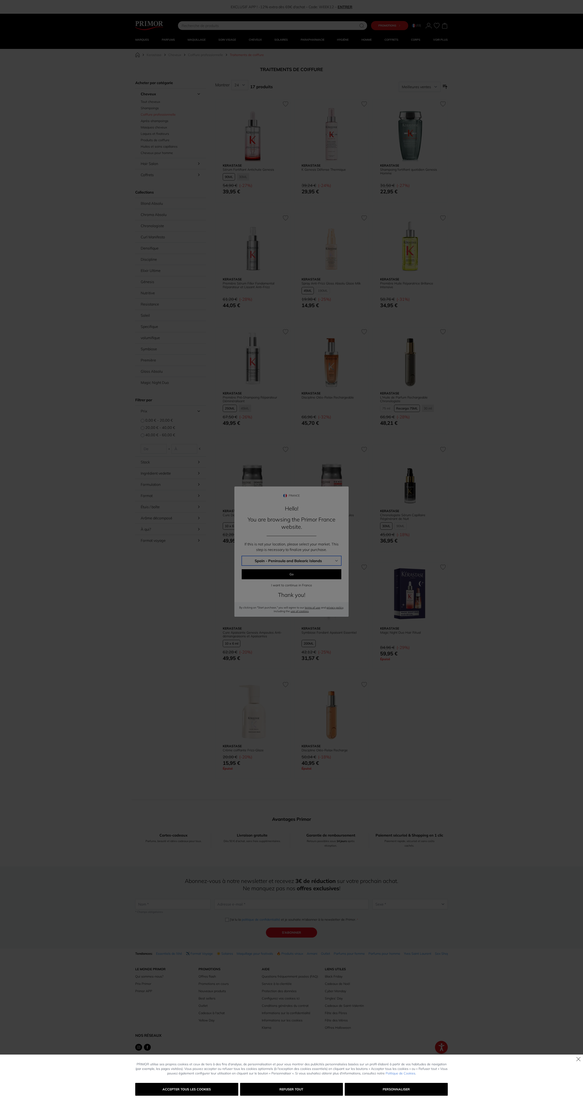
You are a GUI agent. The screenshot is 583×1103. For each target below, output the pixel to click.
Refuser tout (291, 1089)
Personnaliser (396, 1089)
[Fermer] (578, 1059)
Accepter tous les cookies (186, 1089)
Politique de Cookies (400, 1073)
